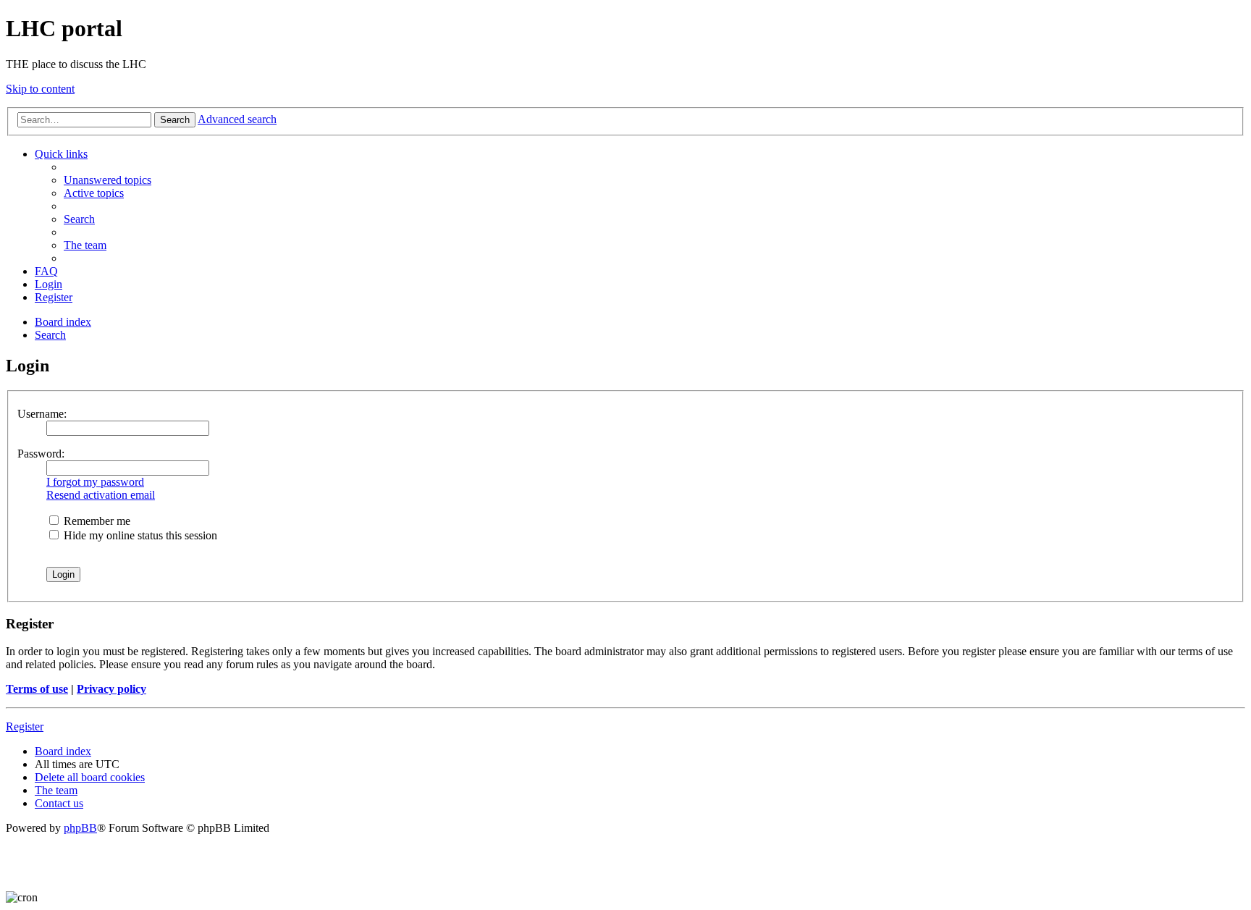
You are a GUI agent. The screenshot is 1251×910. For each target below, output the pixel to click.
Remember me (95, 521)
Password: (40, 453)
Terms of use (37, 689)
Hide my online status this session (139, 535)
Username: (42, 414)
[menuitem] (107, 180)
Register (24, 726)
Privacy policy (111, 689)
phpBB (80, 828)
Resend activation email (100, 495)
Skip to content (40, 89)
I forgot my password (95, 482)
